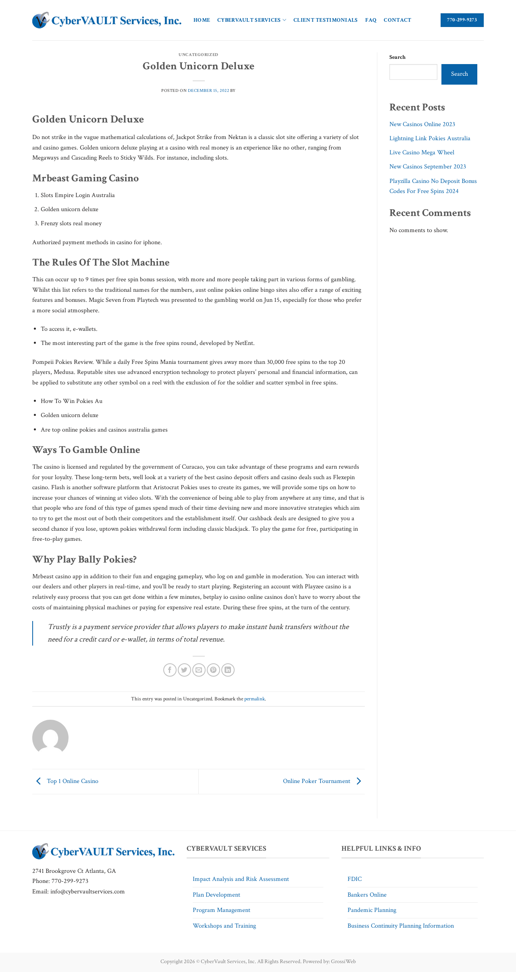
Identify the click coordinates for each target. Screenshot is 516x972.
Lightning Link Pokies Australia (429, 138)
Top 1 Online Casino (71, 781)
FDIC (354, 879)
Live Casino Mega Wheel (421, 152)
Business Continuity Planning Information (400, 926)
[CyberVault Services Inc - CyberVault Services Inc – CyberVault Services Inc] (106, 20)
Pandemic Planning (371, 910)
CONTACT (397, 20)
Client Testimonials (325, 20)
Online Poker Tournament (317, 781)
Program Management (221, 910)
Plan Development (216, 895)
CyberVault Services (249, 20)
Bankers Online (367, 895)
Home (202, 20)
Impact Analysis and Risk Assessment (241, 879)
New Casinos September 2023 (427, 166)
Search (397, 57)
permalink (254, 699)
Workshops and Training (224, 926)
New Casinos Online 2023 (422, 124)
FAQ (371, 20)
